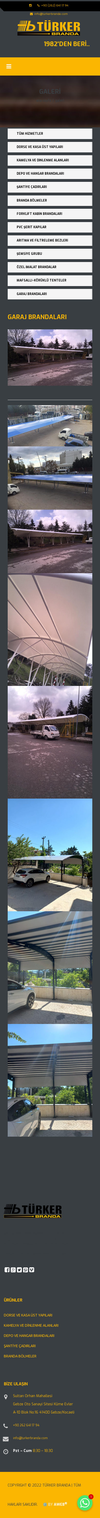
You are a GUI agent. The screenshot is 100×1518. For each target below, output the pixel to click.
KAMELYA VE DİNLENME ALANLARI (43, 160)
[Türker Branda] (49, 28)
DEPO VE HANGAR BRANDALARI (40, 174)
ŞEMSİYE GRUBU (29, 254)
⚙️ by (54, 1504)
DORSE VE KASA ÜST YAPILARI (40, 147)
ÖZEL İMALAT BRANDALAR (36, 267)
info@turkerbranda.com (30, 1438)
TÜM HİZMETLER (30, 134)
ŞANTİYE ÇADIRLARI (32, 187)
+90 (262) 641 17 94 (54, 5)
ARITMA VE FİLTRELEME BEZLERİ (42, 240)
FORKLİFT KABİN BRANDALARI (39, 214)
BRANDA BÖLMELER (32, 200)
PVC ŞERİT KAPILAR (31, 227)
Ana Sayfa (43, 100)
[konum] (6, 1399)
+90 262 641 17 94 (26, 1425)
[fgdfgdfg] (6, 1428)
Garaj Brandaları (32, 294)
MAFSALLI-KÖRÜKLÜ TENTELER (41, 280)
